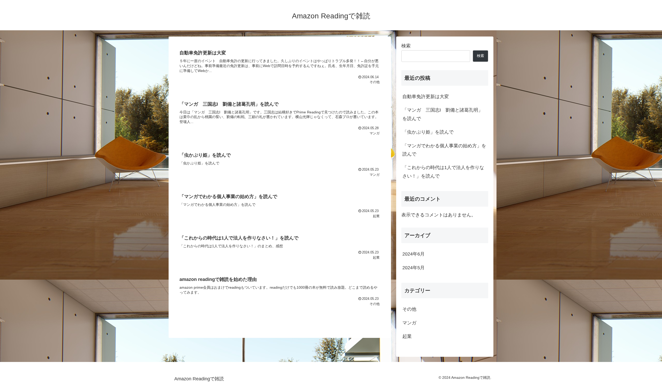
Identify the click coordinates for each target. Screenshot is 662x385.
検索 (406, 45)
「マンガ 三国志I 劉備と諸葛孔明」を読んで (442, 114)
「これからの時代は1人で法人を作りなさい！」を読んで (443, 171)
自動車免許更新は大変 (425, 96)
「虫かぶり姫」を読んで (428, 132)
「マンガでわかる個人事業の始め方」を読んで (444, 150)
